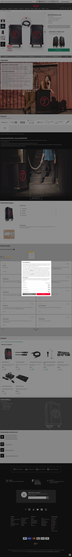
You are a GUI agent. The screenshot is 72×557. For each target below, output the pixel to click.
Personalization (25, 289)
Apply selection (29, 294)
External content (25, 291)
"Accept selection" (25, 277)
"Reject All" (31, 270)
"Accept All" (32, 273)
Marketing (24, 287)
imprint (24, 280)
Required (24, 282)
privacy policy (45, 279)
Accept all (43, 294)
